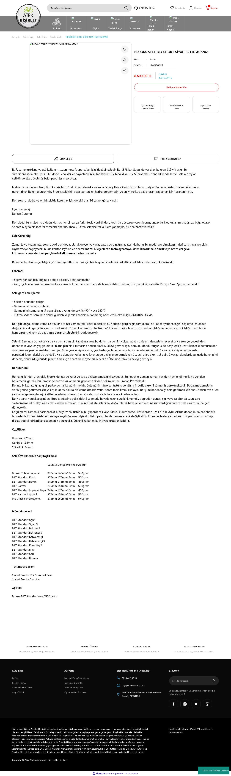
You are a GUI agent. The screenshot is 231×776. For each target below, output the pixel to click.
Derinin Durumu (22, 213)
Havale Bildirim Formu (22, 687)
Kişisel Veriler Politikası (75, 692)
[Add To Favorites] (125, 49)
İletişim (15, 678)
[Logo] (28, 16)
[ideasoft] (99, 773)
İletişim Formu (19, 682)
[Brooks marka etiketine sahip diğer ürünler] (146, 43)
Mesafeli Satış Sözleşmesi (76, 678)
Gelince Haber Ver (176, 87)
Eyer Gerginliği (21, 209)
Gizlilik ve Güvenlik (73, 682)
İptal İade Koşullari (73, 687)
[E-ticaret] (115, 773)
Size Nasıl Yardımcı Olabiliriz (216, 770)
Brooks (153, 59)
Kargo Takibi (18, 692)
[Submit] (214, 680)
